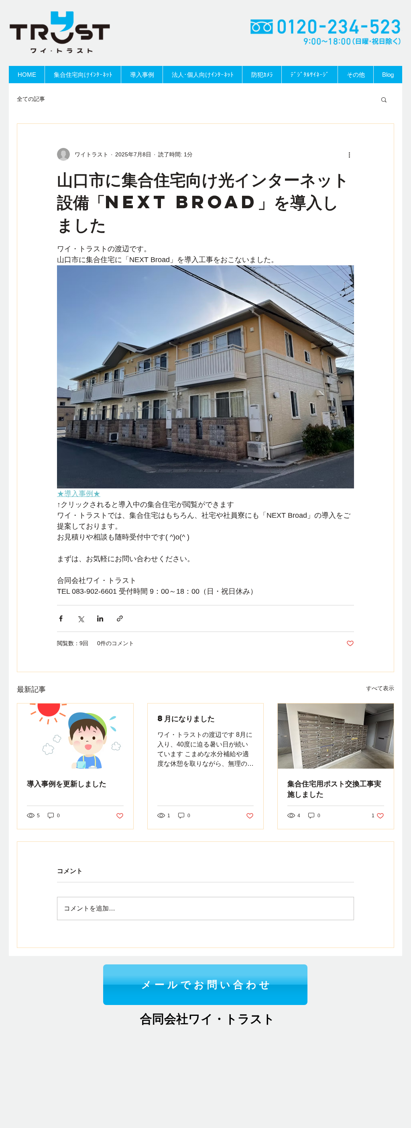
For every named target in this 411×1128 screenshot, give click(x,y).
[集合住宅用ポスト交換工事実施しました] (336, 736)
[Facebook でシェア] (61, 618)
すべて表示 (380, 688)
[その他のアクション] (349, 154)
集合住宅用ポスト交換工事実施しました (334, 788)
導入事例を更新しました (66, 783)
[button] (384, 99)
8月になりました (186, 718)
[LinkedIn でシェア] (100, 618)
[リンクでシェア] (120, 618)
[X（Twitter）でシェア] (80, 618)
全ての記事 (31, 99)
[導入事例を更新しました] (75, 736)
